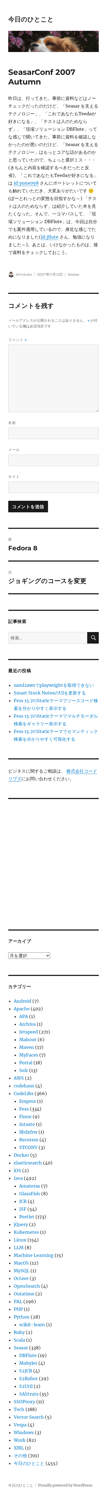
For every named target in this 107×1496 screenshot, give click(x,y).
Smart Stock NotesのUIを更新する (50, 693)
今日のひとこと (31, 19)
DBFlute (28, 1355)
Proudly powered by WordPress (65, 1485)
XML (19, 1448)
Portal (25, 1062)
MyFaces (28, 1055)
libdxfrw (28, 1132)
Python (22, 1317)
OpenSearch (27, 1286)
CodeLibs (23, 1093)
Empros (27, 1101)
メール (14, 449)
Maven (26, 1047)
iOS (17, 1170)
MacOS (21, 1263)
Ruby (19, 1332)
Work (20, 1440)
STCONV (28, 1147)
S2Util (26, 1386)
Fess (24, 1109)
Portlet (26, 1216)
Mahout (27, 1039)
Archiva (27, 1024)
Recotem (28, 1139)
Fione (25, 1116)
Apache (22, 1008)
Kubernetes (26, 1232)
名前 (12, 422)
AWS (19, 1078)
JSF (22, 1209)
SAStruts (28, 1394)
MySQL (21, 1270)
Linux (20, 1240)
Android (22, 1001)
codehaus (24, 1086)
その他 (20, 1455)
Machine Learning (34, 1255)
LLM (19, 1247)
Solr (23, 1070)
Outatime (24, 1294)
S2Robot (28, 1378)
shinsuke (24, 274)
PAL (18, 1301)
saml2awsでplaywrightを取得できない (54, 685)
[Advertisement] (53, 860)
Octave (21, 1278)
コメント (17, 339)
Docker (21, 1155)
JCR (23, 1201)
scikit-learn (32, 1324)
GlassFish (29, 1193)
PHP (18, 1309)
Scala (19, 1340)
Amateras (29, 1186)
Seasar (74, 274)
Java (18, 1178)
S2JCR (25, 1371)
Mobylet (28, 1363)
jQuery (21, 1224)
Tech (19, 1409)
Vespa (20, 1424)
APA (23, 1016)
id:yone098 (26, 183)
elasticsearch (28, 1163)
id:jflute (49, 237)
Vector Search (29, 1417)
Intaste (27, 1124)
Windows (24, 1432)
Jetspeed (28, 1032)
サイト (14, 476)
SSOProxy (24, 1401)
